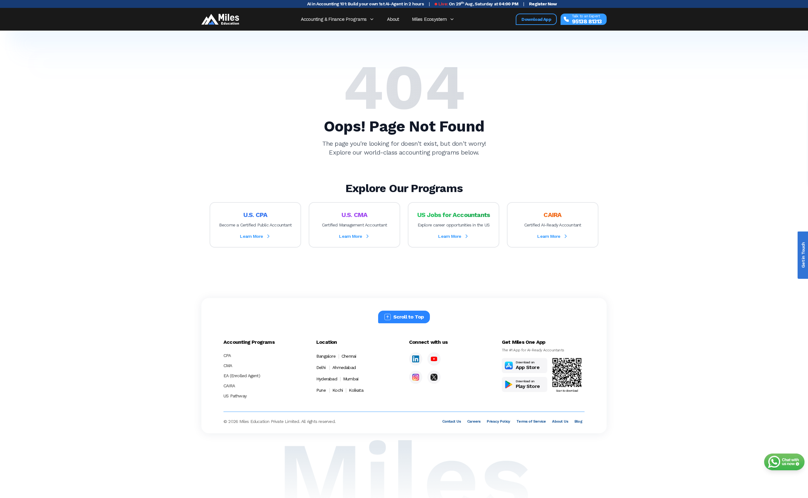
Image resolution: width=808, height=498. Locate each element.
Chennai (349, 356)
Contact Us (451, 421)
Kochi (337, 390)
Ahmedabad (344, 367)
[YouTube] (434, 359)
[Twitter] (434, 377)
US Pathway (235, 395)
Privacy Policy (498, 421)
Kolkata (356, 390)
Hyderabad (326, 378)
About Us (560, 421)
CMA (227, 365)
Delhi (320, 367)
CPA (227, 355)
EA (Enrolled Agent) (241, 375)
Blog (578, 421)
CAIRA (229, 385)
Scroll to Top (408, 317)
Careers (473, 421)
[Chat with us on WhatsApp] (784, 462)
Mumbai (350, 378)
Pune (321, 390)
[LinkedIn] (415, 359)
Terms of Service (531, 421)
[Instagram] (415, 377)
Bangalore (326, 356)
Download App (536, 19)
